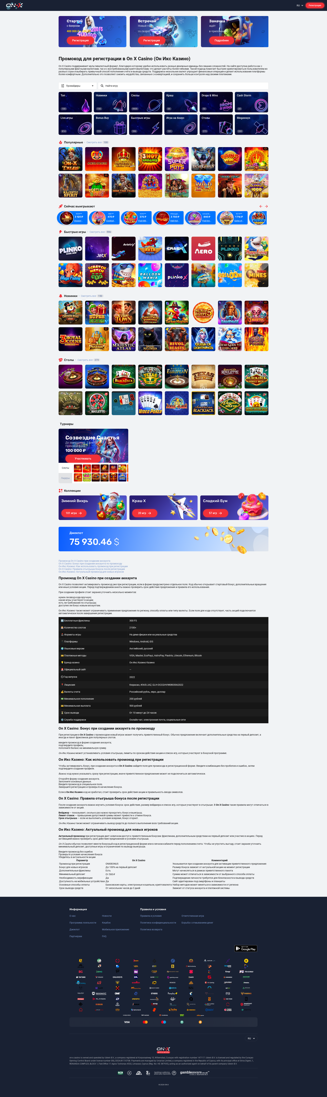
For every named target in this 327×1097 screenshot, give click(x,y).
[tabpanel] (92, 31)
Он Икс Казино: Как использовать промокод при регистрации (93, 566)
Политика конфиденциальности (158, 922)
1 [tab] (157, 44)
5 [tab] (169, 44)
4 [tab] (166, 44)
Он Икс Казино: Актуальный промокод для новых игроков (91, 571)
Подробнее (222, 40)
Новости (107, 915)
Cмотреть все (99, 232)
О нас (72, 915)
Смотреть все (96, 142)
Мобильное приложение (115, 929)
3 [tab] (163, 44)
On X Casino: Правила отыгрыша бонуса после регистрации (92, 569)
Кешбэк (106, 922)
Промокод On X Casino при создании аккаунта (84, 560)
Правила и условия (151, 915)
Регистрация (315, 5)
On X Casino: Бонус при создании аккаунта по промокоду (90, 563)
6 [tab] (171, 44)
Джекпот (74, 929)
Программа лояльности (82, 922)
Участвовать (83, 458)
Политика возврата (151, 929)
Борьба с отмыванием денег (197, 922)
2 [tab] (160, 44)
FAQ (104, 936)
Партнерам (75, 936)
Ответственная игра (193, 915)
